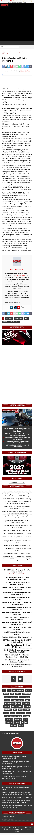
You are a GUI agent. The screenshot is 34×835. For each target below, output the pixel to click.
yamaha (21, 725)
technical (9, 722)
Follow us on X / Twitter (8, 816)
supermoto (9, 719)
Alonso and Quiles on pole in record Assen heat (17, 553)
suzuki (25, 719)
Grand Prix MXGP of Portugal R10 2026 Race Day (17, 499)
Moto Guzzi (18, 318)
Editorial (19, 2)
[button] (32, 42)
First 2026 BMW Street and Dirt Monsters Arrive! (17, 637)
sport (6, 716)
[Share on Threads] (30, 66)
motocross (19, 706)
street (20, 716)
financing (9, 318)
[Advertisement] (17, 24)
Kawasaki (6, 706)
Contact (24, 2)
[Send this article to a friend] (14, 66)
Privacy (14, 2)
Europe (14, 700)
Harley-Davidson (9, 703)
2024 (13, 690)
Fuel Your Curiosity (17, 565)
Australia (28, 690)
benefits (6, 694)
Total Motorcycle (20, 275)
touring (16, 722)
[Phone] (22, 307)
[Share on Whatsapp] (19, 66)
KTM (13, 706)
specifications (20, 713)
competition (26, 694)
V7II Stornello (14, 322)
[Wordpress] (11, 307)
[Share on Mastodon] (22, 66)
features (20, 700)
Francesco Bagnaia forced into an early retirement (17, 530)
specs (28, 713)
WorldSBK (13, 725)
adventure (20, 690)
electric (7, 700)
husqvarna (26, 703)
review (12, 713)
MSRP (15, 709)
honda (18, 703)
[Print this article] (17, 66)
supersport (18, 719)
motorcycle (7, 709)
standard (13, 716)
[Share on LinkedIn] (8, 66)
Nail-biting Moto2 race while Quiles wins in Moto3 (17, 533)
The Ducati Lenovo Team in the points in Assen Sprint (17, 556)
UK (22, 722)
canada (18, 694)
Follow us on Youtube (7, 819)
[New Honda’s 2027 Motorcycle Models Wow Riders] (17, 425)
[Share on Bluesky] (28, 66)
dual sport (14, 697)
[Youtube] (18, 307)
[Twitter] (15, 307)
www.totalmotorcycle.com (12, 302)
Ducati (22, 697)
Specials (5, 322)
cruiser (7, 697)
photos (6, 713)
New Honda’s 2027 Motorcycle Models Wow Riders (17, 491)
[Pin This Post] (11, 66)
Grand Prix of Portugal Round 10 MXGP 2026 (17, 545)
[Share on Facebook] (3, 66)
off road (26, 709)
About (9, 2)
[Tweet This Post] (6, 66)
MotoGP (27, 706)
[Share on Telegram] (25, 66)
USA (26, 722)
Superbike (26, 716)
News (26, 318)
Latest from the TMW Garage (17, 405)
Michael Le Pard (25, 71)
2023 (8, 690)
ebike (27, 697)
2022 (4, 690)
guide (27, 700)
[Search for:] (9, 46)
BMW (12, 694)
